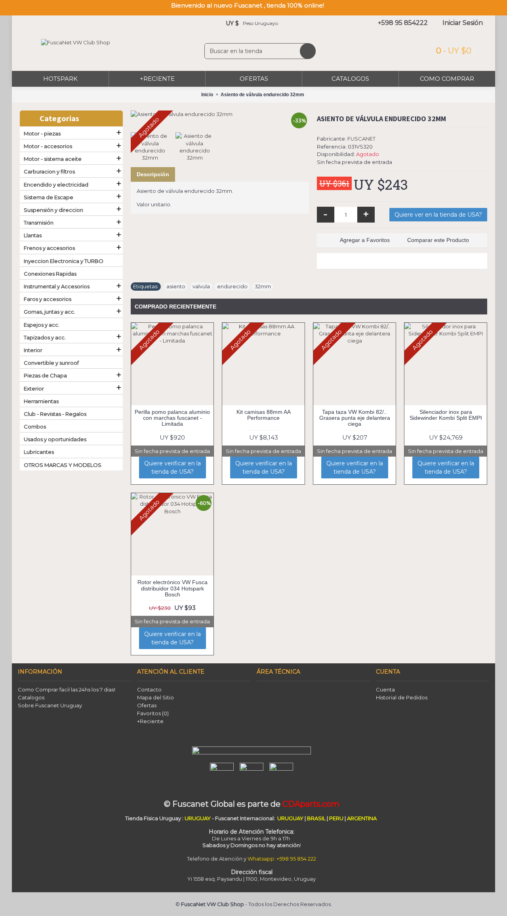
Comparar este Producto (438, 240)
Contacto (149, 689)
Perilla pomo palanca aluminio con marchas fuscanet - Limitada (172, 418)
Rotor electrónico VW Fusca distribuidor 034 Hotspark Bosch (172, 588)
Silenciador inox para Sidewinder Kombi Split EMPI (446, 415)
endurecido (232, 286)
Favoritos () (153, 713)
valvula (201, 286)
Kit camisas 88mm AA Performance (263, 415)
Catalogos (31, 697)
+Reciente (150, 721)
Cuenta (385, 689)
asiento (175, 286)
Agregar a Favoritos (365, 240)
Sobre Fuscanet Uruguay (50, 705)
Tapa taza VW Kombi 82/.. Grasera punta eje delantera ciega (354, 418)
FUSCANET (361, 138)
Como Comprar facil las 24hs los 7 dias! (66, 689)
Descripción (153, 174)
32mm (263, 286)
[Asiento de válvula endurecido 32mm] (220, 114)
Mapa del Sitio (155, 697)
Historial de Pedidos (401, 697)
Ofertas (146, 705)
